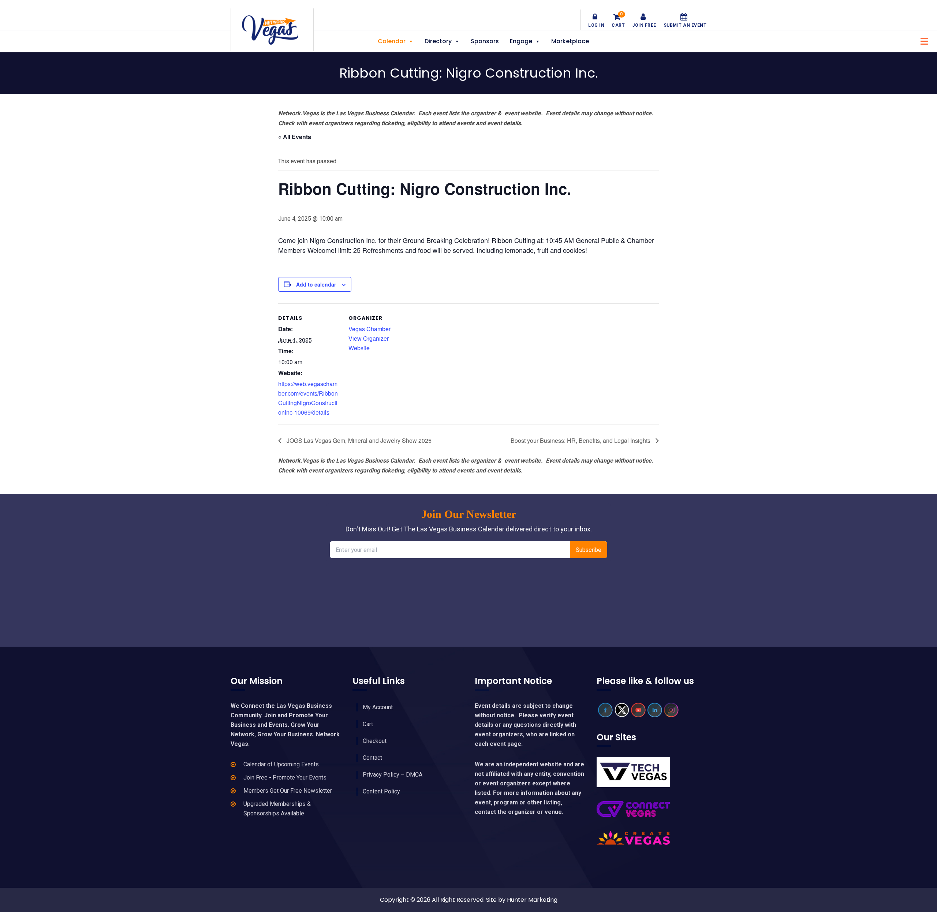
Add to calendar (316, 284)
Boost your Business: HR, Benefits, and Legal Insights (581, 440)
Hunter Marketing (532, 900)
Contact (372, 757)
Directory (438, 41)
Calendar (392, 41)
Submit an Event (685, 25)
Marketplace (570, 41)
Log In (596, 25)
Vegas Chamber (369, 329)
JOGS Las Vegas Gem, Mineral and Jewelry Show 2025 (358, 440)
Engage (521, 41)
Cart (618, 20)
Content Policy (381, 791)
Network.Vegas (272, 30)
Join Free (644, 25)
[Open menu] (922, 40)
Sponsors (485, 41)
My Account (378, 707)
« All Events (294, 136)
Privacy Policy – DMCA (392, 774)
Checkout (375, 740)
